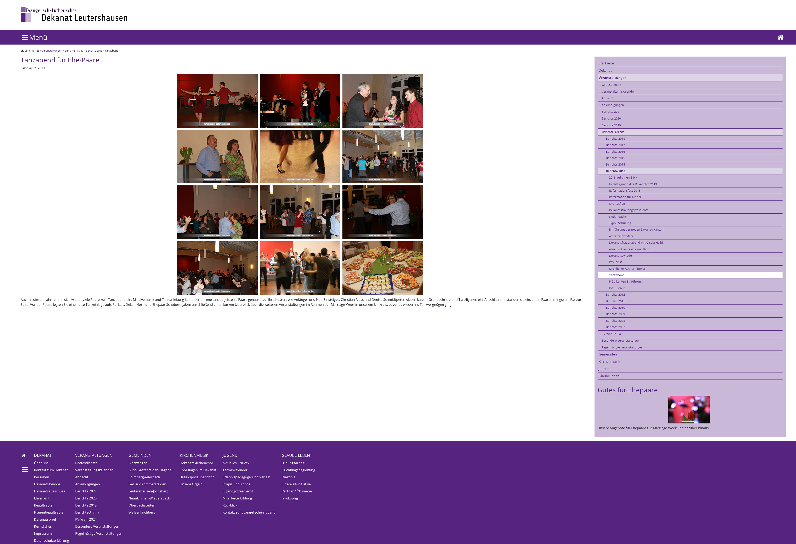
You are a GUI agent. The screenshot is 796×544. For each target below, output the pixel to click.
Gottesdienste (611, 85)
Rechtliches (43, 526)
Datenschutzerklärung (51, 540)
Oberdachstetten (142, 505)
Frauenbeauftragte (48, 512)
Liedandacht (617, 217)
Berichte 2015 (615, 158)
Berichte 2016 (615, 152)
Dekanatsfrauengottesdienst (628, 210)
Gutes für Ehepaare (628, 389)
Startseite (606, 63)
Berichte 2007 (615, 327)
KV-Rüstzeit (617, 288)
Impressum (43, 533)
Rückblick (230, 505)
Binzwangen (138, 463)
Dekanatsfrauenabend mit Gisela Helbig (637, 242)
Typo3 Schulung (620, 223)
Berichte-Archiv (74, 50)
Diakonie (288, 477)
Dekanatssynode (620, 255)
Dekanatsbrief (45, 519)
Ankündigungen (613, 105)
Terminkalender (235, 470)
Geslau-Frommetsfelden (147, 484)
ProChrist (615, 262)
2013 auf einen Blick (623, 177)
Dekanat (605, 70)
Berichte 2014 (615, 164)
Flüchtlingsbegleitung (298, 470)
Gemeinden (608, 354)
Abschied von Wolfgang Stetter (630, 249)
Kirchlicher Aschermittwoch (628, 269)
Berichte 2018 (615, 138)
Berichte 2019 (611, 125)
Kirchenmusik (609, 361)
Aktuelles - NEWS (236, 463)
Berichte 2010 (615, 307)
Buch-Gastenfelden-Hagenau (151, 470)
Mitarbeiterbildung (237, 498)
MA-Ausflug (617, 204)
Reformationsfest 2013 (624, 190)
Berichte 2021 (611, 112)
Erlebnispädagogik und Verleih (246, 477)
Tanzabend (617, 275)
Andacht (607, 98)
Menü (37, 37)
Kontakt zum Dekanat (51, 470)
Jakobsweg (290, 498)
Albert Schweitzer (621, 236)
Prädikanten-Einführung (626, 281)
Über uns (41, 463)
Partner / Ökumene (297, 491)
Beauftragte (43, 505)
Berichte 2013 (94, 50)
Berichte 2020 (611, 118)
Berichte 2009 (615, 314)
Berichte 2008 (615, 321)
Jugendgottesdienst (238, 491)
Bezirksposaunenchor (197, 477)
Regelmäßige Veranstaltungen (623, 347)
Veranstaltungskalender (618, 91)
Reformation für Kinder (625, 197)
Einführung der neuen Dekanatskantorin (637, 229)
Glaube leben (609, 376)
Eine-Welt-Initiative (296, 484)
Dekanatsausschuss (49, 491)
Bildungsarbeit (293, 463)
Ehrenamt (42, 498)
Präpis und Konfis (236, 484)
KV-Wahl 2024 (611, 334)
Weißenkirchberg (142, 512)
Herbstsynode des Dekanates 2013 (633, 184)
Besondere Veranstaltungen (621, 340)
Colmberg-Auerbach (144, 477)
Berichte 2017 (615, 145)
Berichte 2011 (615, 301)
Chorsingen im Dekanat (198, 470)
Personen (41, 477)
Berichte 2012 (615, 294)
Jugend (604, 368)
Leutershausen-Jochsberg (149, 491)
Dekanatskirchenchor (196, 463)
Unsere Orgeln (191, 484)
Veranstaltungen (52, 50)
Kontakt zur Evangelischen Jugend (249, 512)
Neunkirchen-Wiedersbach (149, 498)
